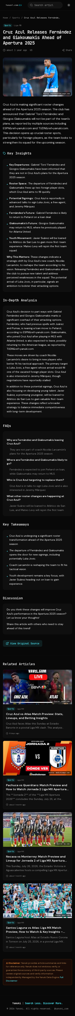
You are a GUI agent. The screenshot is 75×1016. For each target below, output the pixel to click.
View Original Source (24, 643)
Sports (16, 17)
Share (69, 50)
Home (5, 17)
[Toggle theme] (69, 5)
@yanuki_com (61, 1008)
